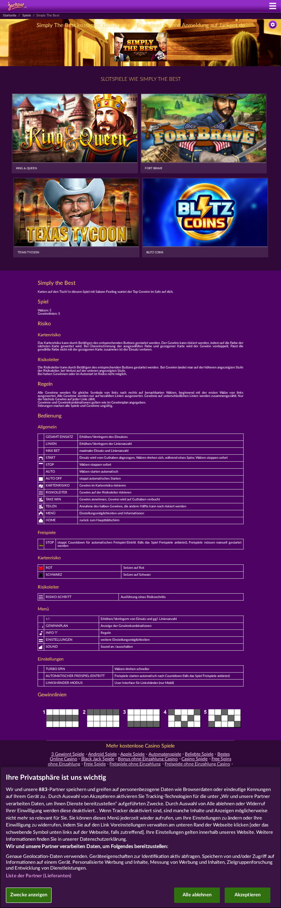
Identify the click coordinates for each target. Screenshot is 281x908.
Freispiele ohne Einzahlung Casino (197, 764)
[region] (140, 837)
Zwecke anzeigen (28, 895)
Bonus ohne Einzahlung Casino (148, 759)
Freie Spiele (95, 764)
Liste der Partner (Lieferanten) (38, 876)
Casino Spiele (194, 759)
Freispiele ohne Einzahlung (135, 764)
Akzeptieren (248, 895)
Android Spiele (102, 754)
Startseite (9, 15)
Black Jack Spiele (97, 759)
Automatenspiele (165, 754)
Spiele (26, 15)
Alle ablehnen (197, 895)
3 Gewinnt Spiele (67, 754)
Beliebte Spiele (199, 754)
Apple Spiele (132, 754)
